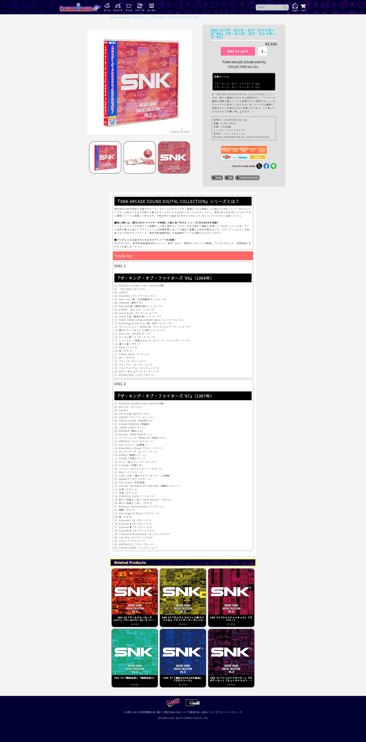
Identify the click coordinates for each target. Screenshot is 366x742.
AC (118, 17)
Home (113, 17)
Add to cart (237, 51)
